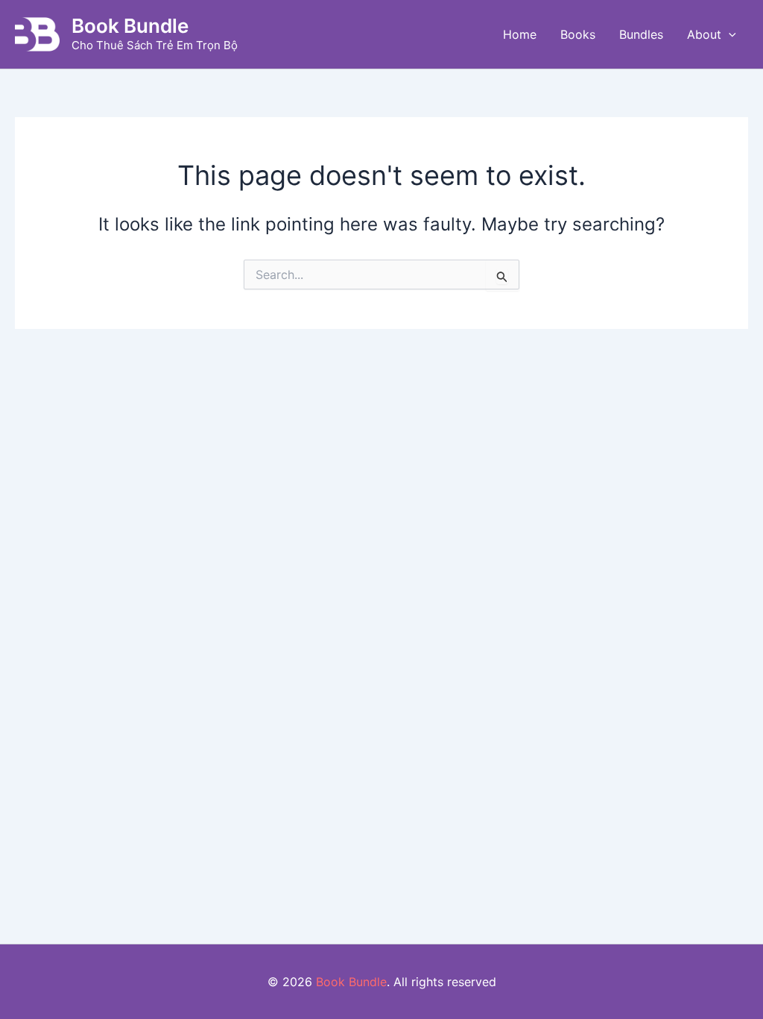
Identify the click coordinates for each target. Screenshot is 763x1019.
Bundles (641, 34)
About (704, 34)
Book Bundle (130, 25)
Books (577, 34)
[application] (728, 34)
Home (519, 34)
